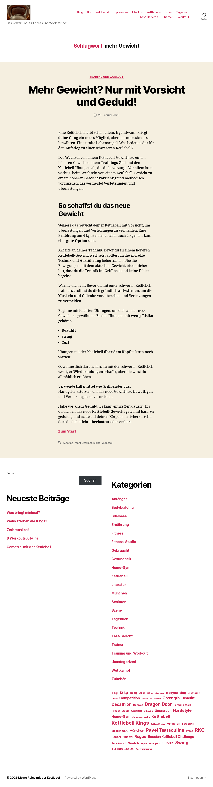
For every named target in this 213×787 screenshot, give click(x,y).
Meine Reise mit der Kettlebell (39, 777)
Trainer (117, 645)
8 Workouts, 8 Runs (22, 538)
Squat (144, 743)
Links (168, 12)
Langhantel (188, 724)
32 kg (150, 693)
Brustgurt (194, 692)
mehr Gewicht (83, 443)
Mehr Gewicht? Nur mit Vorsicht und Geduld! (106, 95)
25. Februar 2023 (108, 115)
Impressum (120, 12)
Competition (129, 698)
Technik (118, 627)
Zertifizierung (143, 749)
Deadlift (188, 698)
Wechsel (107, 443)
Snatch (133, 743)
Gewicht (136, 710)
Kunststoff (173, 723)
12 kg (123, 693)
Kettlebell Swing (158, 724)
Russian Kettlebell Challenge (171, 737)
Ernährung (120, 525)
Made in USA (119, 730)
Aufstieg (68, 443)
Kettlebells (154, 12)
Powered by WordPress (80, 777)
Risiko (97, 443)
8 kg (114, 692)
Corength (171, 698)
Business (119, 516)
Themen (167, 17)
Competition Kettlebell (151, 699)
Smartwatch (118, 743)
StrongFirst (155, 743)
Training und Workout (107, 76)
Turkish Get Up (122, 749)
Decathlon (121, 704)
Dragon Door (158, 704)
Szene (116, 610)
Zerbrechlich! (18, 530)
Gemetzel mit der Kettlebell (29, 547)
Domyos (138, 704)
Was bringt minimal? (23, 513)
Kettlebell (119, 576)
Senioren (118, 602)
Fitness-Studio (123, 542)
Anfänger (119, 499)
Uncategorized (123, 662)
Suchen (11, 473)
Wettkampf (120, 670)
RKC (200, 730)
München (119, 593)
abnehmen (159, 693)
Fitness (117, 533)
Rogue (140, 736)
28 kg (142, 692)
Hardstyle (182, 710)
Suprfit (167, 743)
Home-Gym (120, 567)
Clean (114, 698)
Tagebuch (182, 12)
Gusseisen (163, 711)
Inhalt (135, 12)
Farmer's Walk (182, 704)
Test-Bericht (122, 636)
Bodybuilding (122, 507)
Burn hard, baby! (98, 12)
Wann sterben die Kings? (27, 521)
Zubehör (118, 679)
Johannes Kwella (141, 717)
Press (189, 730)
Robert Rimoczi (122, 737)
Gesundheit (121, 559)
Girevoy (148, 710)
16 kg (133, 692)
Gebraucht (120, 550)
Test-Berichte (149, 17)
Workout (183, 17)
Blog (80, 12)
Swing (182, 742)
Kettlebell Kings (130, 723)
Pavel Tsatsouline (165, 730)
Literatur (118, 585)
